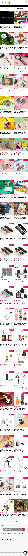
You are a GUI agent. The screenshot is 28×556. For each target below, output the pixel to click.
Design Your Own (7, 29)
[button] (2, 2)
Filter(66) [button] (7, 8)
